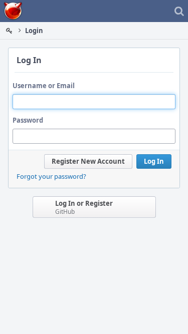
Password (28, 120)
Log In (154, 161)
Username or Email (44, 85)
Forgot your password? (51, 176)
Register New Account (88, 161)
